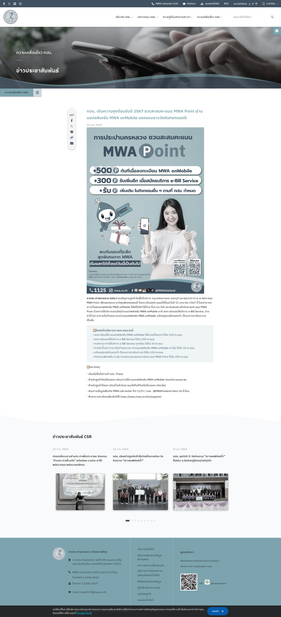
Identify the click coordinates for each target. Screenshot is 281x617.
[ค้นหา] (272, 17)
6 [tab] (145, 521)
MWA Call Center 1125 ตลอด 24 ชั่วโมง (95, 572)
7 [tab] (148, 521)
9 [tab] (155, 521)
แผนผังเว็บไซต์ (212, 4)
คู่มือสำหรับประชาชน (148, 588)
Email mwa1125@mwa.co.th (89, 592)
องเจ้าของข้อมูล (152, 581)
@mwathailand (218, 583)
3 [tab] (135, 521)
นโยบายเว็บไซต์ (145, 549)
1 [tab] (128, 521)
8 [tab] (151, 521)
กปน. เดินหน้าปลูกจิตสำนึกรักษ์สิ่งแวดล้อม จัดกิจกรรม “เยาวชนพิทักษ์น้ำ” (138, 458)
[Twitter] (9, 4)
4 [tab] (138, 521)
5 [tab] (142, 521)
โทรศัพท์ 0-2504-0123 (86, 577)
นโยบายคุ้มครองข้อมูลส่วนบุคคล (149, 557)
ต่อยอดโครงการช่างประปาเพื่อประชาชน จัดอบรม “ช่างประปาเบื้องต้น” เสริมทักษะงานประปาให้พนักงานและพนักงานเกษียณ (80, 460)
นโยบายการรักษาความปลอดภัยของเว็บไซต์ (149, 573)
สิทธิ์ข (140, 581)
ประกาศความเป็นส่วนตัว (150, 565)
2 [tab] (132, 521)
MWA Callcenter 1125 (167, 4)
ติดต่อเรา (191, 4)
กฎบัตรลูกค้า (144, 594)
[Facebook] (4, 3)
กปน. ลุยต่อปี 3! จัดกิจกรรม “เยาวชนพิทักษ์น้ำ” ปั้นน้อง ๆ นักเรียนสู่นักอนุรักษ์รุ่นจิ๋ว (199, 458)
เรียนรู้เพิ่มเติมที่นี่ (84, 613)
